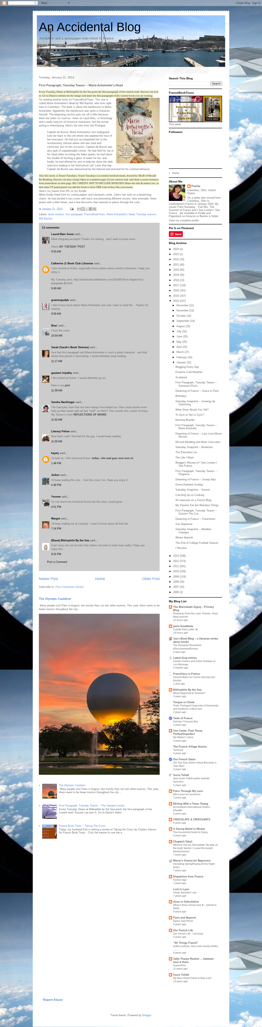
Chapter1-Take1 (182, 841)
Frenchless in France (186, 673)
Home (100, 579)
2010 (176, 571)
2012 (176, 561)
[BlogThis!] (83, 209)
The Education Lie (186, 452)
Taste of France (182, 718)
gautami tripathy (61, 372)
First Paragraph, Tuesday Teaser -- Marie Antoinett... (196, 427)
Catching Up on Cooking (189, 495)
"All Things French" (185, 942)
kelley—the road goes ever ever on (112, 458)
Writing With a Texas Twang (190, 803)
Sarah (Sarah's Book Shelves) (70, 347)
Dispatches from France (188, 876)
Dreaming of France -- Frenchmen (195, 518)
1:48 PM (56, 463)
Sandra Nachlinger (63, 402)
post (67, 385)
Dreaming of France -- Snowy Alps (195, 479)
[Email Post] (72, 208)
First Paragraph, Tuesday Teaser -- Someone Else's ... (196, 384)
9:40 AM (56, 288)
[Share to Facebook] (91, 209)
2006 (176, 592)
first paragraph (74, 214)
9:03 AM (56, 251)
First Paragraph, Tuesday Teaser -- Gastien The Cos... (196, 512)
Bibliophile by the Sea (78, 91)
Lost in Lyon (181, 889)
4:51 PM (56, 506)
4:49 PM (56, 484)
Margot (55, 518)
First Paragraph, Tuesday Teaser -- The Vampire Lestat (91, 805)
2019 (176, 274)
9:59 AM (56, 313)
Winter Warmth (184, 537)
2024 (176, 249)
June (179, 336)
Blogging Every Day (187, 366)
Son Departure (183, 524)
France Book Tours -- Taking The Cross (82, 825)
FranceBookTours (94, 214)
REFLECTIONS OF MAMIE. (90, 414)
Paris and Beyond (184, 917)
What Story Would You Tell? (192, 409)
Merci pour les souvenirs (186, 794)
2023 (176, 254)
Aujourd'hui (179, 965)
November (182, 310)
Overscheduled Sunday (189, 484)
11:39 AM (56, 390)
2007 (176, 586)
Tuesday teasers (146, 214)
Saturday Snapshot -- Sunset (192, 489)
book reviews (56, 214)
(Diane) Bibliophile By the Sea (70, 540)
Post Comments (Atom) (69, 586)
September (183, 320)
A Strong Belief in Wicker (189, 828)
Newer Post (48, 579)
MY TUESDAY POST (72, 246)
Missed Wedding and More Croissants (197, 442)
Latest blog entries (185, 657)
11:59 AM (56, 441)
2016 (176, 290)
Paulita (195, 186)
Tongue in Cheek (183, 702)
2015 (176, 295)
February (182, 357)
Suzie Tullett (181, 775)
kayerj (55, 453)
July (179, 331)
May (179, 341)
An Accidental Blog (90, 27)
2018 (176, 280)
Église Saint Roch (183, 921)
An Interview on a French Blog (193, 500)
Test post (178, 750)
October (181, 315)
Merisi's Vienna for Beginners (192, 860)
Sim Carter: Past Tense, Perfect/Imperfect (188, 732)
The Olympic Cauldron (55, 598)
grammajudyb (60, 300)
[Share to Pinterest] (95, 209)
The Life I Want (184, 457)
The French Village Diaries (190, 746)
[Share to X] (87, 209)
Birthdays (181, 396)
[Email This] (79, 209)
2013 (176, 555)
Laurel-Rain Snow (62, 234)
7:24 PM (56, 528)
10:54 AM (56, 335)
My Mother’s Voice (183, 737)
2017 (176, 285)
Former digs (179, 879)
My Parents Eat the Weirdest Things (197, 505)
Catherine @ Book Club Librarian (72, 263)
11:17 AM (56, 361)
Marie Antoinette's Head (121, 214)
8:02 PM (56, 554)
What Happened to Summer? (189, 693)
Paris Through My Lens (188, 791)
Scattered (181, 377)
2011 (176, 566)
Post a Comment (57, 561)
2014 (176, 300)
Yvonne (56, 496)
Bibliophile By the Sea (187, 689)
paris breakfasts (183, 626)
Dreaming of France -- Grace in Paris (197, 390)
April (179, 346)
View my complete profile (184, 220)
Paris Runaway (186, 206)
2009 (176, 576)
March (180, 352)
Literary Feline (60, 431)
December (182, 305)
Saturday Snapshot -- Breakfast (194, 447)
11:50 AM (56, 419)
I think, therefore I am (184, 892)
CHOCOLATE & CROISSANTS (191, 819)
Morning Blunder (185, 419)
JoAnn (55, 474)
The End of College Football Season (196, 542)
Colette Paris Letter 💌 (185, 629)
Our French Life (183, 930)
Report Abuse (53, 999)
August (181, 326)
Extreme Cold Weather (188, 372)
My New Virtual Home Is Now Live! (192, 978)
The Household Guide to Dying (190, 832)
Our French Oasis (184, 759)
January (181, 362)
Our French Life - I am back (188, 933)
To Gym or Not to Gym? (189, 414)
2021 (176, 264)
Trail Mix (203, 206)
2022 (176, 259)
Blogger (146, 1015)
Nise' (54, 325)
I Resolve (181, 548)
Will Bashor (45, 218)
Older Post (151, 579)
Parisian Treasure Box (185, 721)
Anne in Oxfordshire (186, 901)
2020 (176, 269)
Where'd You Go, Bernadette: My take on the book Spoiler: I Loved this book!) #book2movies (195, 848)
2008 (176, 581)
